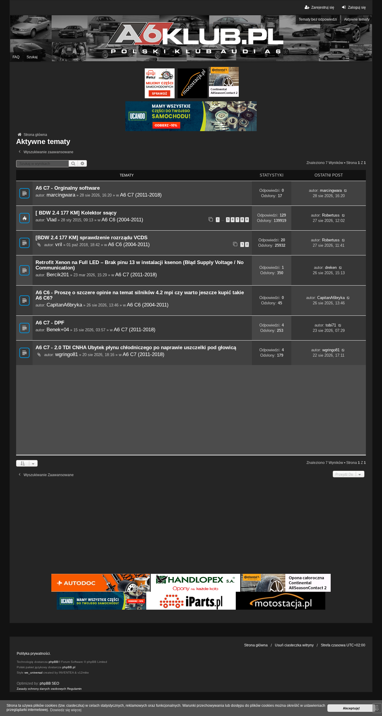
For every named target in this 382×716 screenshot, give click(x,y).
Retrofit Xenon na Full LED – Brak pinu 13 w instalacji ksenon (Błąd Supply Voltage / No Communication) (140, 265)
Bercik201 (58, 274)
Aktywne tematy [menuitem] (356, 19)
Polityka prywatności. (34, 653)
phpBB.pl (68, 667)
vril (58, 244)
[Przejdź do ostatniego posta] (345, 190)
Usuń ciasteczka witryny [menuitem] (294, 645)
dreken (331, 267)
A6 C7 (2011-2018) (141, 194)
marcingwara (61, 194)
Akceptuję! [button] (351, 708)
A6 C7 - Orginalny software (68, 188)
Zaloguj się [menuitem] (357, 7)
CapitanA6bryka (64, 304)
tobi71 (331, 325)
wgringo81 (66, 354)
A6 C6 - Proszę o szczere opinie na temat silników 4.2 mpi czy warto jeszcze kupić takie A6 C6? (140, 295)
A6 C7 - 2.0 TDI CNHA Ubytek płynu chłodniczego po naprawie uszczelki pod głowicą (136, 347)
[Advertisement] (191, 410)
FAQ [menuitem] (16, 57)
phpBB (53, 661)
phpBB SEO (49, 683)
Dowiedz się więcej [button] (65, 710)
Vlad (51, 219)
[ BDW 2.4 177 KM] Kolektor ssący (76, 213)
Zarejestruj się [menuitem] (322, 7)
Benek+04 (58, 329)
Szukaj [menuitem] (32, 57)
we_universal (33, 672)
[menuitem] (41, 689)
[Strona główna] (191, 38)
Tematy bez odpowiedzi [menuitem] (318, 19)
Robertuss (331, 215)
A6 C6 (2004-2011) (122, 219)
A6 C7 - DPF (50, 323)
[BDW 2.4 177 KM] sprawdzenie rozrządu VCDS (91, 237)
